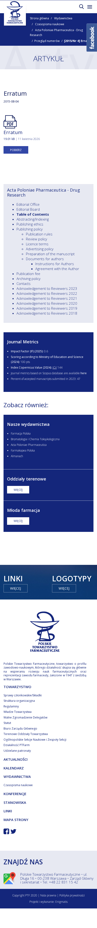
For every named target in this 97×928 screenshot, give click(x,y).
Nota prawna (48, 895)
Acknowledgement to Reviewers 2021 (46, 298)
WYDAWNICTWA (17, 776)
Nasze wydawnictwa (28, 424)
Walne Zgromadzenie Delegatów (25, 717)
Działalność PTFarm (17, 745)
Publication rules (39, 234)
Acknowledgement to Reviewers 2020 (46, 303)
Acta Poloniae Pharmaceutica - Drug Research (43, 192)
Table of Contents (32, 214)
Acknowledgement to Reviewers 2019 (46, 308)
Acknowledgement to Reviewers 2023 (46, 288)
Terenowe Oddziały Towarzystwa (26, 734)
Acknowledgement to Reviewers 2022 (46, 293)
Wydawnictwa (63, 18)
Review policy (36, 239)
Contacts (23, 283)
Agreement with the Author (57, 268)
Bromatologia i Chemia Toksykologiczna (35, 439)
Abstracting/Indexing (32, 219)
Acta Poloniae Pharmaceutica (29, 445)
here (84, 373)
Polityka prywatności (72, 895)
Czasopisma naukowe (49, 24)
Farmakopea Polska (23, 450)
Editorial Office (28, 204)
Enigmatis (61, 902)
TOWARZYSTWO (17, 686)
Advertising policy (39, 248)
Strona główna (39, 18)
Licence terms (37, 244)
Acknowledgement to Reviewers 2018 (46, 313)
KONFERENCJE (15, 793)
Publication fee (28, 273)
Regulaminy (11, 706)
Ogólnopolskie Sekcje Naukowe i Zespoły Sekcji (35, 740)
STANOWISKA (15, 802)
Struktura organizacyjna (19, 701)
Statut (7, 723)
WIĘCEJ (18, 490)
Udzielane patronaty (17, 751)
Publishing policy (29, 229)
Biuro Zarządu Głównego (20, 729)
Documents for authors (45, 258)
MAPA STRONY (16, 819)
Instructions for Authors (54, 263)
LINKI (8, 811)
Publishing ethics (29, 224)
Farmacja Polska (21, 433)
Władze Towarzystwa (18, 712)
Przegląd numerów (47, 41)
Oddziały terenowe (26, 479)
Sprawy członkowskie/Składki (23, 695)
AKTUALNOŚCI (16, 759)
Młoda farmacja (23, 510)
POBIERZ (16, 150)
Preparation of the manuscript (50, 253)
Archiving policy (28, 278)
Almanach (17, 456)
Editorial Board (28, 209)
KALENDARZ (14, 768)
